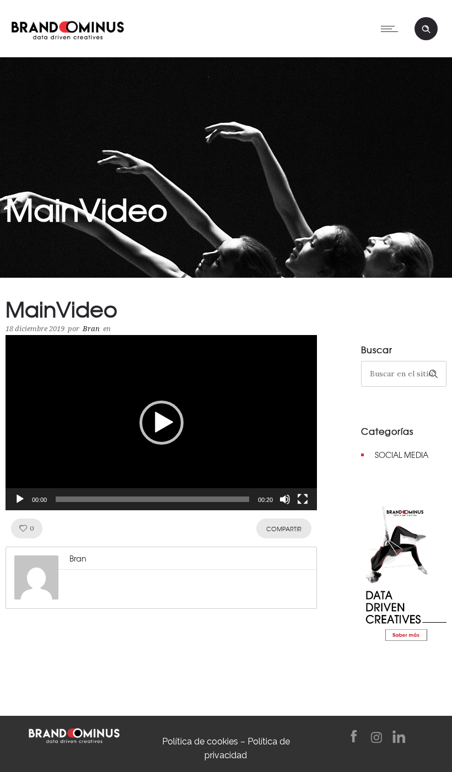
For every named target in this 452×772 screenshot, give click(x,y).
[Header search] (426, 29)
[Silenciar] (284, 499)
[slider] (152, 499)
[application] (161, 422)
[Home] (67, 27)
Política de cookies (200, 741)
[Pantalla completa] (302, 499)
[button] (161, 423)
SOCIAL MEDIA (401, 454)
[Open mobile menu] (392, 29)
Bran (91, 329)
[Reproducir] (19, 499)
